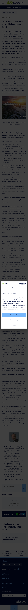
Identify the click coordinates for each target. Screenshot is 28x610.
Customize (13, 320)
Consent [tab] (5, 288)
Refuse (14, 325)
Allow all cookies (14, 314)
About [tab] (23, 288)
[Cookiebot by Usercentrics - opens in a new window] (19, 284)
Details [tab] (14, 288)
